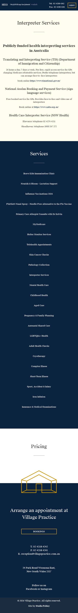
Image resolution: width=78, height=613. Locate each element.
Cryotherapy (39, 356)
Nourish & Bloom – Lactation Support (39, 184)
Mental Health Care (39, 285)
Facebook (31, 589)
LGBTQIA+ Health (39, 336)
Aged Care (39, 305)
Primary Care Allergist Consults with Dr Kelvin (39, 214)
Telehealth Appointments (39, 245)
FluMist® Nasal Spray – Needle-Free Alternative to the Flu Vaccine (39, 204)
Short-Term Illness (39, 377)
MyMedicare (39, 224)
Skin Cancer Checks (39, 255)
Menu (72, 5)
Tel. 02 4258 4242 (56, 3)
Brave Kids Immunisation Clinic (39, 174)
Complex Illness (39, 366)
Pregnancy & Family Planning (39, 316)
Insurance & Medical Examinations (39, 407)
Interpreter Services (39, 275)
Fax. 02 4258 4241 (57, 7)
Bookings (39, 531)
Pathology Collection (39, 265)
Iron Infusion (39, 397)
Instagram (46, 589)
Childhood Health (39, 295)
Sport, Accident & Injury (39, 387)
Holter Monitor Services (39, 234)
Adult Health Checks (39, 346)
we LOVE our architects (20, 4)
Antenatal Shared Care (39, 326)
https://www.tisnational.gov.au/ (45, 81)
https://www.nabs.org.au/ (46, 107)
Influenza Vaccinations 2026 (39, 194)
